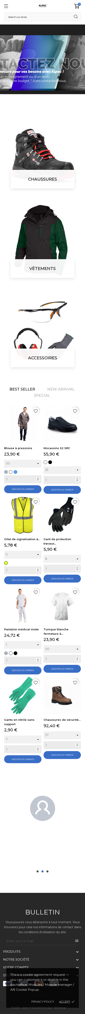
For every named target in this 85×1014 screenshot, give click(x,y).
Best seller (22, 389)
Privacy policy (42, 1001)
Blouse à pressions (18, 448)
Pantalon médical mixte (21, 629)
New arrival (61, 389)
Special (42, 395)
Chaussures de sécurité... (62, 719)
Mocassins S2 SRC (57, 448)
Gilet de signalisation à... (22, 539)
